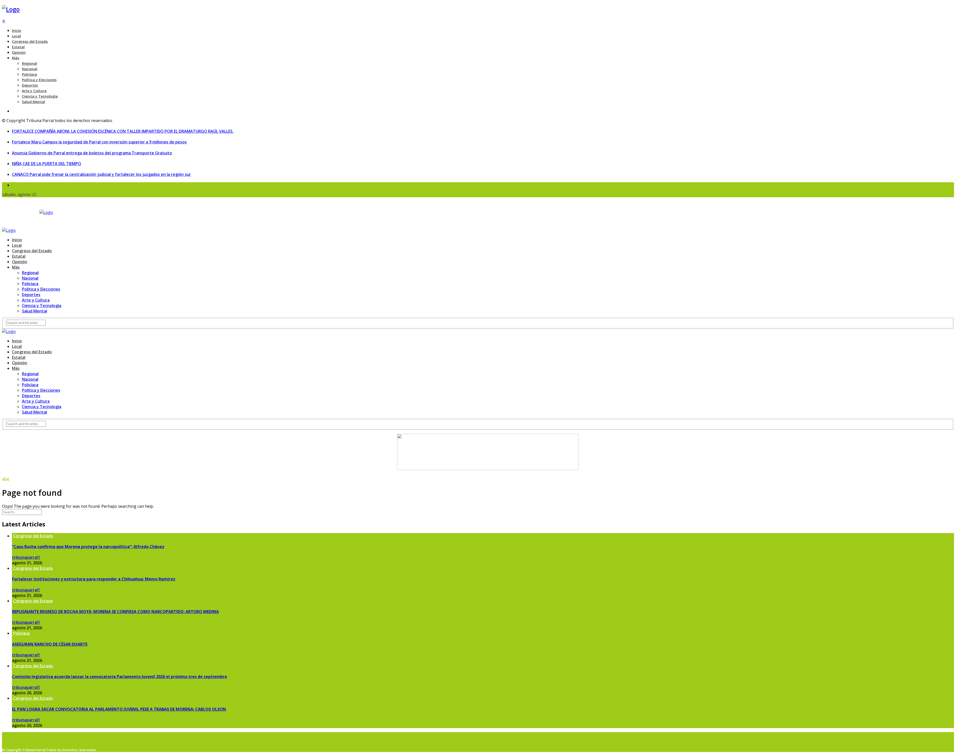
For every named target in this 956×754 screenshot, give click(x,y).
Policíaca (29, 74)
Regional (29, 63)
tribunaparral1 (26, 557)
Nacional (29, 68)
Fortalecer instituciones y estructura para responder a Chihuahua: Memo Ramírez (93, 579)
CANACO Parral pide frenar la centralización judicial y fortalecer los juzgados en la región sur (101, 174)
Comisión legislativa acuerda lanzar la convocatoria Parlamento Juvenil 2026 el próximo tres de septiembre (119, 676)
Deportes (30, 85)
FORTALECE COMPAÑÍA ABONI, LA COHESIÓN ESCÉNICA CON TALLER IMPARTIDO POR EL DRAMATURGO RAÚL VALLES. (123, 131)
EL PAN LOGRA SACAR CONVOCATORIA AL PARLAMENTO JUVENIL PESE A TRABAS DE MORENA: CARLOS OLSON (119, 709)
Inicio (16, 30)
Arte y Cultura (34, 90)
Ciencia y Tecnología (40, 96)
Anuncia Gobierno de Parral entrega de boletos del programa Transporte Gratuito (92, 153)
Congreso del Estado (30, 41)
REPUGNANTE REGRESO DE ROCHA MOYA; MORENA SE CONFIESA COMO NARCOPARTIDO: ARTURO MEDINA (115, 611)
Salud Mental (33, 101)
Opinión (19, 52)
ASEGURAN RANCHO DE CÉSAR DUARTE (49, 644)
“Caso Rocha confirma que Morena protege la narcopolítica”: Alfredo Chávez (88, 546)
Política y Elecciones (39, 79)
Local (16, 36)
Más (15, 58)
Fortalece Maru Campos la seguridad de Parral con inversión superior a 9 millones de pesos (99, 142)
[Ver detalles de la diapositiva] (488, 468)
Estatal (18, 47)
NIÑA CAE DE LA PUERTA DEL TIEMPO (46, 163)
